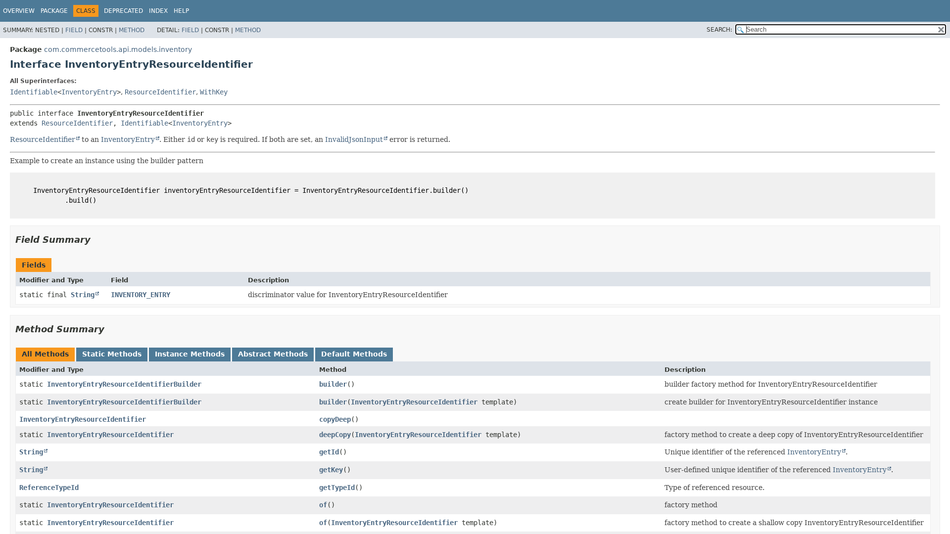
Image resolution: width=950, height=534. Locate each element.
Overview (19, 10)
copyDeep (335, 419)
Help (181, 10)
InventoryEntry (89, 92)
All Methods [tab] (45, 354)
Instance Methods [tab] (190, 354)
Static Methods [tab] (112, 354)
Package (54, 10)
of (323, 505)
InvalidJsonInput (354, 139)
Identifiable (33, 92)
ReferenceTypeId (49, 487)
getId (329, 452)
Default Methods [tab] (354, 354)
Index (158, 10)
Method (131, 30)
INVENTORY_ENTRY (140, 295)
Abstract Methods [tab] (273, 354)
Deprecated (123, 10)
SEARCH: (719, 29)
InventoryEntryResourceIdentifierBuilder (124, 384)
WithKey (214, 92)
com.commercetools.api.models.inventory (118, 49)
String (83, 295)
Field (74, 30)
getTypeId (337, 487)
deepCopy (335, 435)
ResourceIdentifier (160, 92)
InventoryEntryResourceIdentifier (414, 402)
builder (333, 384)
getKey (331, 470)
